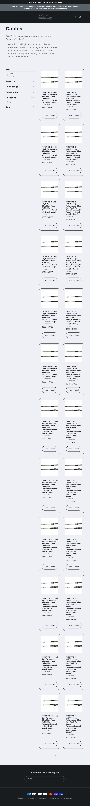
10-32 (10, 74)
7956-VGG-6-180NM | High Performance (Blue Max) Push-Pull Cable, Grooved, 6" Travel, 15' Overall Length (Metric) (73, 372)
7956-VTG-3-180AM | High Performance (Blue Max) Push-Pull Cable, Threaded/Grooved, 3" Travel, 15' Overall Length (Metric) (73, 547)
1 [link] (55, 756)
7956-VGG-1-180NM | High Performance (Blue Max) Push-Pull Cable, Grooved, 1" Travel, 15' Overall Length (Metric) (73, 98)
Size (8, 70)
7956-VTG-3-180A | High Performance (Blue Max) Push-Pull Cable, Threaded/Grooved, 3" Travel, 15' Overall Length (50, 545)
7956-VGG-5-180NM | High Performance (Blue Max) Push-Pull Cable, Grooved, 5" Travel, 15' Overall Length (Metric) (73, 318)
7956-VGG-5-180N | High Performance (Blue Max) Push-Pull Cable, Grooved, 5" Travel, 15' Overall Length (49, 317)
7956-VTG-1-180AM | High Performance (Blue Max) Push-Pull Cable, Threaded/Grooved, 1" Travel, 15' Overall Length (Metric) (73, 429)
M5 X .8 (11, 76)
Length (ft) (11, 98)
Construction (12, 92)
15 (9, 102)
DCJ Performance (29, 798)
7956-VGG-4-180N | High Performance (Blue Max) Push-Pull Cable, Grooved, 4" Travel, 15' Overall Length (49, 262)
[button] (4, 17)
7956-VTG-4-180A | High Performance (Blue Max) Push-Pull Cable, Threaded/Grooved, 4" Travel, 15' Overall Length (50, 604)
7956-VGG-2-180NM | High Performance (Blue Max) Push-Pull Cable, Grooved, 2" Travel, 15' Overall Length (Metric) (73, 153)
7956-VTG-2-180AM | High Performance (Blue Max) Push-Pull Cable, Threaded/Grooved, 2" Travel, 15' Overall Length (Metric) (73, 488)
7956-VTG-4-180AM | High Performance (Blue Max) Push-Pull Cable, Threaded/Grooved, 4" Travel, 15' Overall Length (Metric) (73, 606)
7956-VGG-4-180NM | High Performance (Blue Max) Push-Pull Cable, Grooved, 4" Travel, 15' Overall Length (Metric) (73, 263)
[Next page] (67, 755)
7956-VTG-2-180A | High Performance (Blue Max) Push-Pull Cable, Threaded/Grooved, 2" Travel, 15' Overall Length (50, 486)
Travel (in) (11, 81)
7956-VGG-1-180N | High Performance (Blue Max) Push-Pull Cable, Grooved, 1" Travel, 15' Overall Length (49, 97)
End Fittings (12, 87)
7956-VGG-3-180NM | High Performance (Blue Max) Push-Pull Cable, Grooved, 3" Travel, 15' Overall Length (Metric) (73, 208)
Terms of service (66, 798)
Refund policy (42, 798)
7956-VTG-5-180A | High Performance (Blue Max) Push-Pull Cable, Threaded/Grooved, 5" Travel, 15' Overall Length (50, 663)
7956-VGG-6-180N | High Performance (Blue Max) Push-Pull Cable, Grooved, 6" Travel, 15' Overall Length (49, 371)
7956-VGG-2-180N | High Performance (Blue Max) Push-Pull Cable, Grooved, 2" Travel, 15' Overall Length (49, 152)
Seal (8, 107)
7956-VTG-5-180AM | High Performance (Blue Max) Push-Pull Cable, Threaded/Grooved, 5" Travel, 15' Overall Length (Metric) (73, 665)
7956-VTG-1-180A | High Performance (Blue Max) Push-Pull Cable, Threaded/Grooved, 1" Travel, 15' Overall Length (50, 427)
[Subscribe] (63, 779)
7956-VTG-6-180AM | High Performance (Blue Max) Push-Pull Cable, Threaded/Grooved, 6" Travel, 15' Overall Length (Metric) (73, 724)
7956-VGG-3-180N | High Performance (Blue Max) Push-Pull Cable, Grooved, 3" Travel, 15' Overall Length (49, 207)
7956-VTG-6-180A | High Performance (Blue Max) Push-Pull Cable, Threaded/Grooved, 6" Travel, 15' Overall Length (50, 722)
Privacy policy (54, 798)
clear (32, 97)
